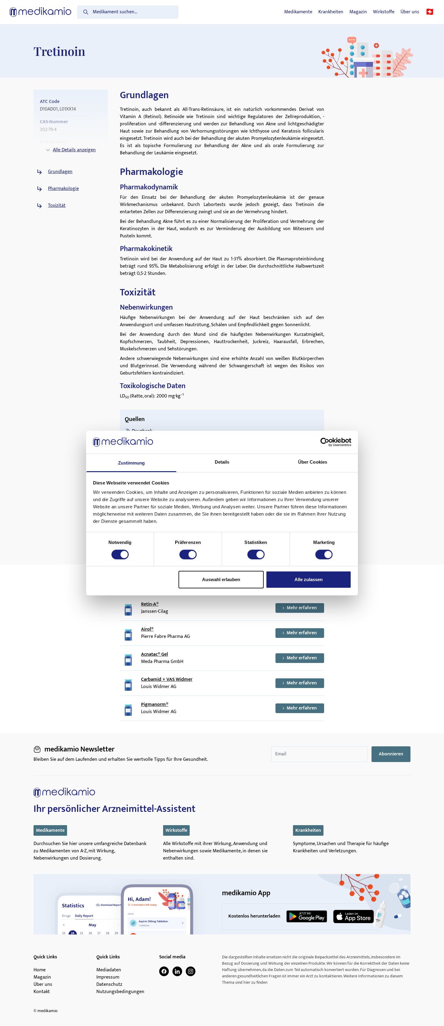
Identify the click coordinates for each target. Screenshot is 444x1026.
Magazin (358, 12)
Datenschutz (109, 984)
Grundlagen (60, 171)
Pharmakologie (63, 188)
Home (40, 970)
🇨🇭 (429, 12)
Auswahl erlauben (221, 579)
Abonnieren (391, 754)
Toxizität (57, 205)
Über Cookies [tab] (312, 462)
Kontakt (42, 991)
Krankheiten (330, 12)
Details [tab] (222, 462)
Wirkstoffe (383, 12)
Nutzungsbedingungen (120, 991)
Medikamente (298, 12)
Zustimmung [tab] (131, 462)
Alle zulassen (308, 579)
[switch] (188, 554)
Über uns (410, 12)
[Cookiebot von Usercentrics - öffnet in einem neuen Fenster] (324, 442)
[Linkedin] (177, 971)
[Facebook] (164, 971)
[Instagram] (190, 971)
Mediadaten (108, 970)
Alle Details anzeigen (74, 150)
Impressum (107, 977)
